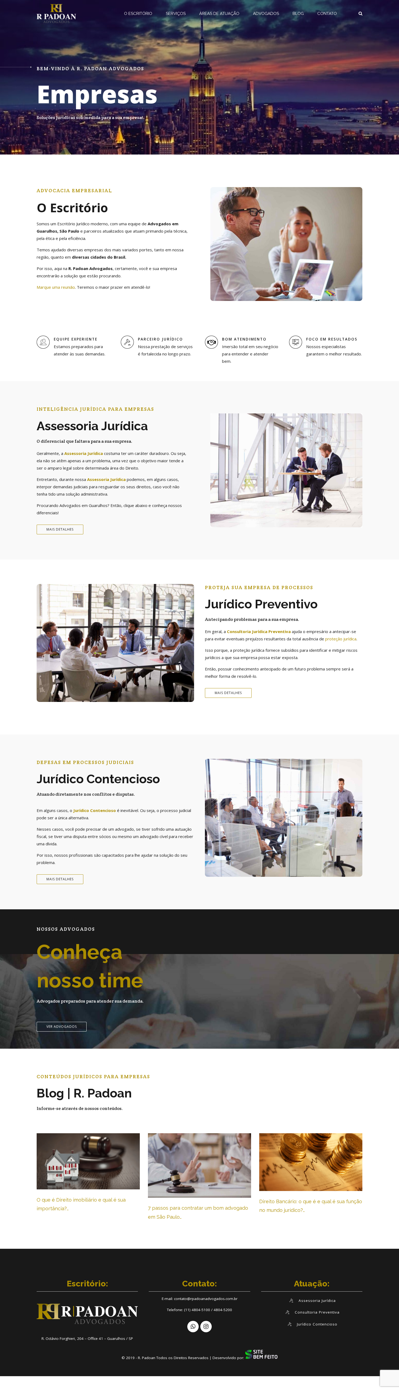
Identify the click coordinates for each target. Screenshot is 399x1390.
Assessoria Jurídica (83, 453)
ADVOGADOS (266, 13)
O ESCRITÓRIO (138, 13)
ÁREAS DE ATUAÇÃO (219, 13)
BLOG (298, 13)
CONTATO (327, 13)
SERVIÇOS (176, 13)
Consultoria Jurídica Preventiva (259, 631)
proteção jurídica (340, 638)
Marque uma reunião (56, 287)
